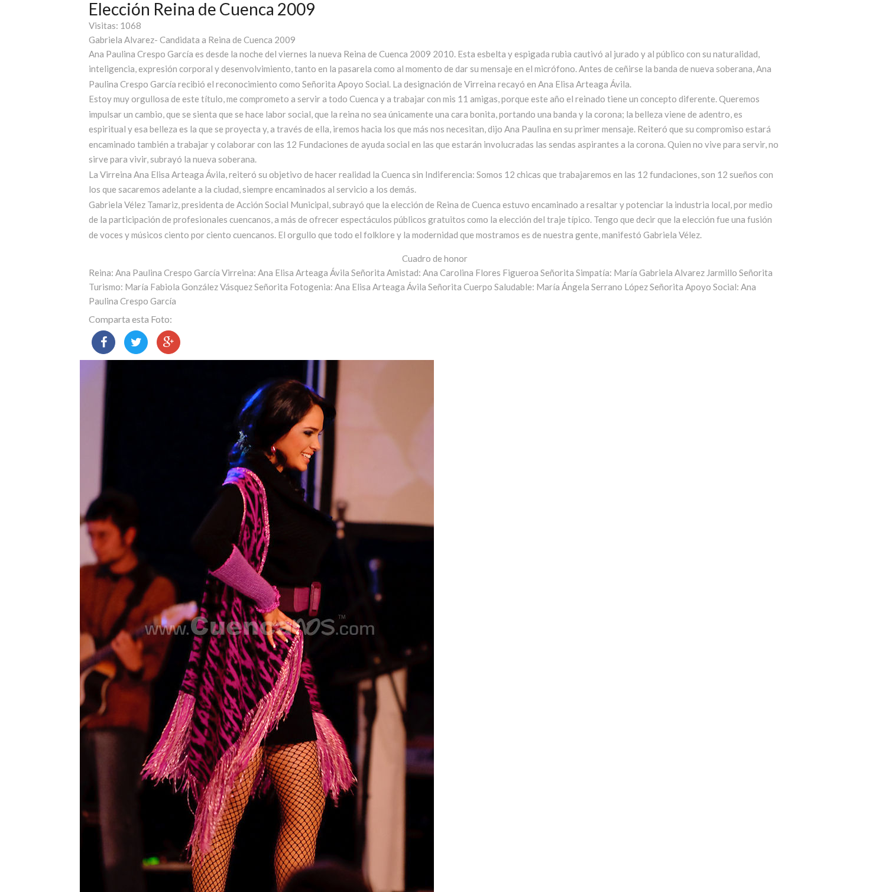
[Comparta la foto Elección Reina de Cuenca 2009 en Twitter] (136, 342)
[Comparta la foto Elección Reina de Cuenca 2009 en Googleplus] (168, 342)
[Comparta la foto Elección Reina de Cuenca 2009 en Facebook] (103, 342)
